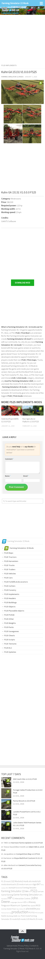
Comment (9, 459)
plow (38, 909)
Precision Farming (6, 913)
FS (29, 891)
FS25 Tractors (10, 557)
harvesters (4, 899)
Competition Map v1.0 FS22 (28, 854)
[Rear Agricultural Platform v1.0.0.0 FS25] (33, 411)
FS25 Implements (9, 65)
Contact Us (34, 945)
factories (19, 888)
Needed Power (11, 909)
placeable (31, 908)
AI (24, 884)
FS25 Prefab (9, 615)
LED (24, 902)
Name (8, 476)
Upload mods (12, 945)
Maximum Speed (18, 905)
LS (27, 902)
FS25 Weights (10, 623)
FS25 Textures (10, 643)
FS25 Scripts (9, 639)
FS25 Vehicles (10, 573)
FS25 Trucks (9, 565)
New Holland (20, 909)
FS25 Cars (8, 577)
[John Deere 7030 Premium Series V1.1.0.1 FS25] (6, 826)
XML (19, 916)
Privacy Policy (23, 945)
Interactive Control (22, 898)
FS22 (33, 891)
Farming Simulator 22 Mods (15, 3)
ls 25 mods (19, 884)
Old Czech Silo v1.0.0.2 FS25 (25, 779)
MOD (38, 905)
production (20, 912)
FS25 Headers (10, 598)
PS (30, 912)
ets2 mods (23, 881)
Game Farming (7, 894)
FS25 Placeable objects (14, 610)
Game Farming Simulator (26, 894)
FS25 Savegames (11, 631)
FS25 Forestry (10, 590)
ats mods (33, 881)
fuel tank (41, 891)
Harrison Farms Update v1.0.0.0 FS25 (27, 842)
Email (26, 476)
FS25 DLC (8, 648)
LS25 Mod (30, 919)
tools (3, 915)
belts (27, 884)
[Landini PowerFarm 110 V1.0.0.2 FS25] (6, 815)
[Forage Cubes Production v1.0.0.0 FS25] (6, 793)
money (3, 909)
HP (10, 898)
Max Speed (32, 905)
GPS (40, 895)
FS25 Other (9, 619)
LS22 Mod (14, 881)
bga (34, 884)
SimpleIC (41, 913)
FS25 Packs (9, 627)
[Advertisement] (22, 37)
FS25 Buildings (10, 602)
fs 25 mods (38, 919)
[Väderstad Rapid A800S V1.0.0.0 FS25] (11, 411)
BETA (30, 884)
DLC (7, 888)
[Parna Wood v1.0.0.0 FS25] (6, 804)
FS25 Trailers (9, 569)
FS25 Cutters (9, 586)
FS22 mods (25, 916)
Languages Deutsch (16, 902)
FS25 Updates (10, 652)
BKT (39, 884)
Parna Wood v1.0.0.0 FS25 (24, 801)
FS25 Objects (9, 606)
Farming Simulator (29, 887)
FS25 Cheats (9, 635)
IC (13, 898)
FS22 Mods (29, 948)
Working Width (12, 916)
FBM (26, 891)
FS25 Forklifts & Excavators (16, 582)
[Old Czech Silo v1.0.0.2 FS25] (6, 782)
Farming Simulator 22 (12, 891)
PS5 (33, 912)
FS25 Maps (8, 553)
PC (25, 909)
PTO (36, 913)
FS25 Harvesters (11, 561)
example (12, 887)
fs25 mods (21, 919)
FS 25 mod (5, 881)
